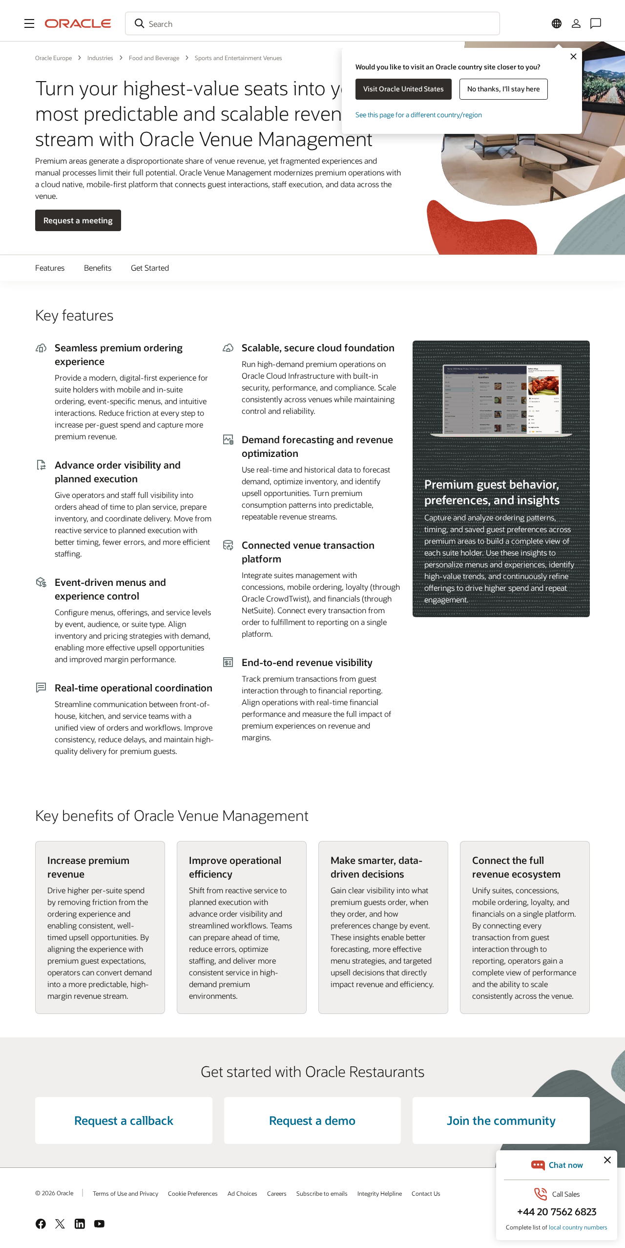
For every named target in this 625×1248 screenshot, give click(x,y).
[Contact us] (596, 23)
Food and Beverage (154, 58)
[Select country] (556, 23)
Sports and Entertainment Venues (238, 58)
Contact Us (426, 1193)
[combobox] (312, 23)
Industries (100, 58)
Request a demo (312, 1120)
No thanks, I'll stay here (503, 88)
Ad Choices (242, 1193)
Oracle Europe (53, 58)
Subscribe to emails (322, 1193)
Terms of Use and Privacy (125, 1193)
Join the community (501, 1120)
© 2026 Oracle (54, 1193)
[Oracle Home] (78, 23)
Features (49, 267)
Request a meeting (78, 220)
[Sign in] (576, 23)
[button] (29, 23)
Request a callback (123, 1120)
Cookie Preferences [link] (193, 1193)
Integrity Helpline (379, 1193)
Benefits (97, 267)
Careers (277, 1193)
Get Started (150, 267)
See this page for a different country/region (418, 114)
